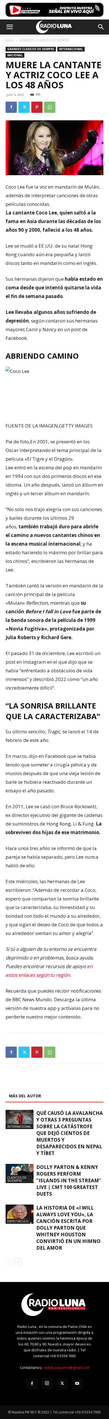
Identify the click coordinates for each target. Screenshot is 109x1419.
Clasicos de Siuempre (16, 1179)
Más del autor (25, 1095)
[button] (9, 27)
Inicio (10, 40)
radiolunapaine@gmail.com (66, 1367)
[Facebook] (11, 107)
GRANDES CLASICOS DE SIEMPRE (44, 40)
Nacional (15, 55)
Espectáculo (18, 1221)
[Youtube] (77, 1383)
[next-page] (18, 1262)
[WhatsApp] (49, 107)
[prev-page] (9, 1262)
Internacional (71, 49)
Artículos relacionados (36, 1082)
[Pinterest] (36, 107)
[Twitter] (24, 107)
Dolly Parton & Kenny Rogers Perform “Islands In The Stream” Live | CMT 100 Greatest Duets (68, 1180)
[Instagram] (47, 1383)
